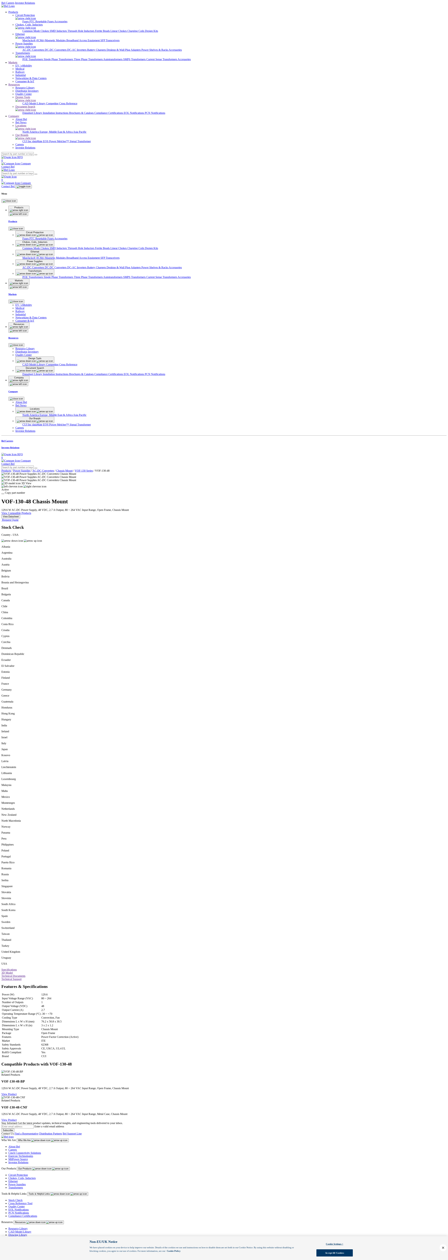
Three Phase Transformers (88, 59)
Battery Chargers (97, 49)
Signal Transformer (80, 141)
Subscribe (8, 1130)
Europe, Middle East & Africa (56, 131)
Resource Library (18, 1228)
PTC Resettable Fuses (41, 21)
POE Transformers (33, 59)
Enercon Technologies (20, 1156)
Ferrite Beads (102, 30)
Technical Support (11, 979)
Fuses (25, 21)
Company (13, 116)
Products (13, 12)
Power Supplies (21, 470)
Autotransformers (113, 59)
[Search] (35, 154)
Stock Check (15, 1200)
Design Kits (151, 30)
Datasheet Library (32, 112)
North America (31, 131)
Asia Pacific (79, 131)
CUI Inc (27, 141)
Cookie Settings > (334, 1244)
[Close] (9, 201)
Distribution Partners (50, 1133)
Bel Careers (7, 2)
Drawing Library (17, 1234)
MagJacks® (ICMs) (33, 40)
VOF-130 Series (84, 470)
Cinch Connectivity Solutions (24, 1152)
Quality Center (16, 1206)
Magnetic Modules (55, 40)
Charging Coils (136, 30)
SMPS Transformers (134, 59)
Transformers (15, 1187)
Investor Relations (25, 2)
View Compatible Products (16, 513)
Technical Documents (13, 975)
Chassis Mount (64, 470)
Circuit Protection (18, 1174)
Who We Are (24, 1140)
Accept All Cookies (334, 1252)
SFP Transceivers (110, 40)
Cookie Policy (174, 1250)
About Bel (14, 1146)
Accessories (60, 21)
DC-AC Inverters (77, 49)
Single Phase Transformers (59, 59)
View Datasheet (11, 516)
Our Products (25, 1168)
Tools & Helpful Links (40, 1194)
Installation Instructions (56, 112)
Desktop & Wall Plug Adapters (124, 49)
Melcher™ (63, 141)
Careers (12, 1149)
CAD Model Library (34, 103)
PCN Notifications (155, 112)
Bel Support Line (72, 1133)
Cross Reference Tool (20, 1203)
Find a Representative (26, 1133)
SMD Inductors (59, 30)
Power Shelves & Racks (155, 49)
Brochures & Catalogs (81, 112)
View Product (9, 1094)
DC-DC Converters (56, 49)
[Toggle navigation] (23, 187)
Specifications (9, 969)
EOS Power (50, 141)
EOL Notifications (134, 112)
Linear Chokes (118, 30)
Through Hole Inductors (81, 30)
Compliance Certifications (109, 112)
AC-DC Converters (33, 49)
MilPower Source (18, 1159)
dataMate (37, 141)
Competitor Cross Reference (61, 103)
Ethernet (13, 1181)
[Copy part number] (2, 493)
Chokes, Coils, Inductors (22, 1178)
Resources (14, 84)
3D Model (7, 972)
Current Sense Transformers (162, 59)
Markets (12, 62)
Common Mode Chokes (36, 30)
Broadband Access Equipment (83, 40)
